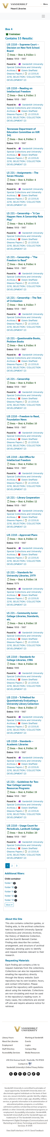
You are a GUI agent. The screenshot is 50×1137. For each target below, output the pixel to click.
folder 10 (9, 887)
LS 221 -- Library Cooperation (23, 497)
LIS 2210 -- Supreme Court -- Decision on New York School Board (23, 48)
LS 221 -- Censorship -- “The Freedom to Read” (22, 258)
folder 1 (9, 883)
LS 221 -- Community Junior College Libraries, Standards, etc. (23, 616)
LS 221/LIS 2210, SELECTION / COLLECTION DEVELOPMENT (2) (24, 76)
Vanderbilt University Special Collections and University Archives (25, 67)
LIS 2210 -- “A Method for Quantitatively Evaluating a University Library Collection (23, 700)
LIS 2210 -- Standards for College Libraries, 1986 (21, 658)
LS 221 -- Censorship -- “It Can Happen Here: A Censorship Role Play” (25, 216)
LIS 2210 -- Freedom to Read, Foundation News (23, 418)
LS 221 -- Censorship (18, 379)
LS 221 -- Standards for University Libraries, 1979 (21, 574)
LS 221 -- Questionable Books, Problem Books (24, 340)
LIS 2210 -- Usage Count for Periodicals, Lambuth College (23, 827)
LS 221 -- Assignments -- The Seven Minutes (22, 174)
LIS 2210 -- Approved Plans (22, 535)
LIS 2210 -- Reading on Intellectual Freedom (19, 90)
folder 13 (9, 900)
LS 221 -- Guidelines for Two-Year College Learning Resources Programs (23, 785)
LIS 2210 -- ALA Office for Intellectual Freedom (21, 458)
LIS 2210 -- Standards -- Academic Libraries (20, 742)
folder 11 (9, 891)
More (8, 905)
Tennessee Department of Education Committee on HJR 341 (23, 132)
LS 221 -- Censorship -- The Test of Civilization (24, 299)
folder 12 (9, 895)
